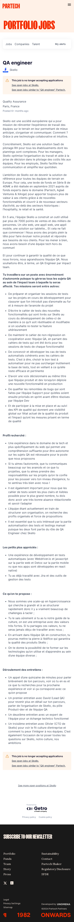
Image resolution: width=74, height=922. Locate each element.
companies (22, 44)
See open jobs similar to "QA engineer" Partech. (39, 89)
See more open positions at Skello (37, 785)
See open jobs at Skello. (25, 85)
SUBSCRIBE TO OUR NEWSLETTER (27, 837)
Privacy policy (29, 817)
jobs (9, 44)
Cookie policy (45, 817)
